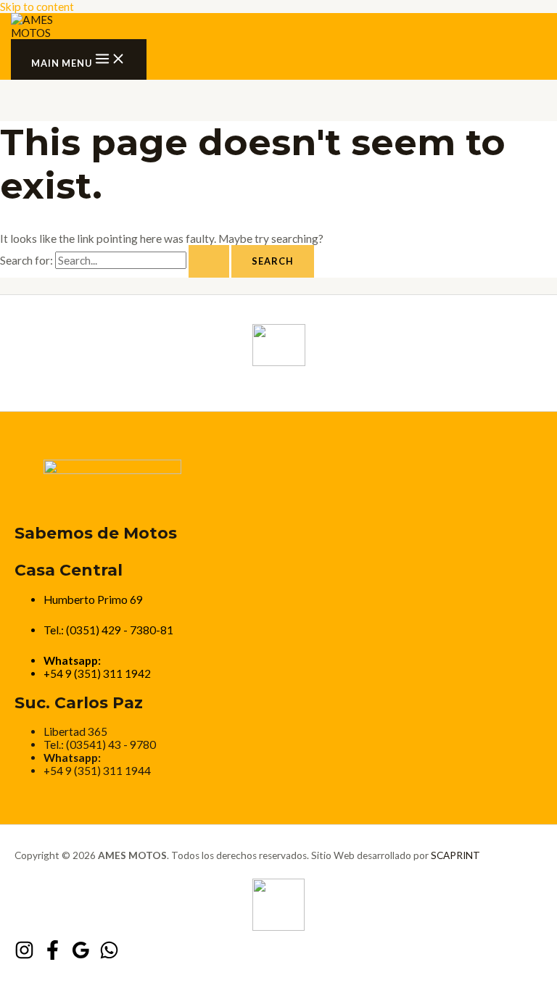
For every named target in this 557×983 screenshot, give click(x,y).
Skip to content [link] (37, 6)
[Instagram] (24, 955)
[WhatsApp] (109, 955)
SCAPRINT (455, 855)
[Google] (81, 955)
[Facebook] (52, 955)
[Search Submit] (209, 261)
